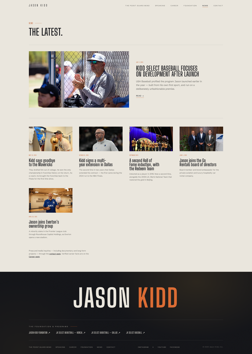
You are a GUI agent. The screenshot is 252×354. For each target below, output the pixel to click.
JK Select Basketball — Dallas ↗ (105, 332)
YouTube (162, 347)
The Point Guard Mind (137, 6)
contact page (55, 254)
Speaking (160, 6)
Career (174, 6)
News (205, 6)
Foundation (190, 6)
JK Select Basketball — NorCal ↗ (70, 332)
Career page (34, 256)
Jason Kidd (38, 5)
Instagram (143, 347)
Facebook (175, 347)
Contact (218, 6)
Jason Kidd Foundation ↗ (39, 332)
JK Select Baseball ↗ (135, 332)
